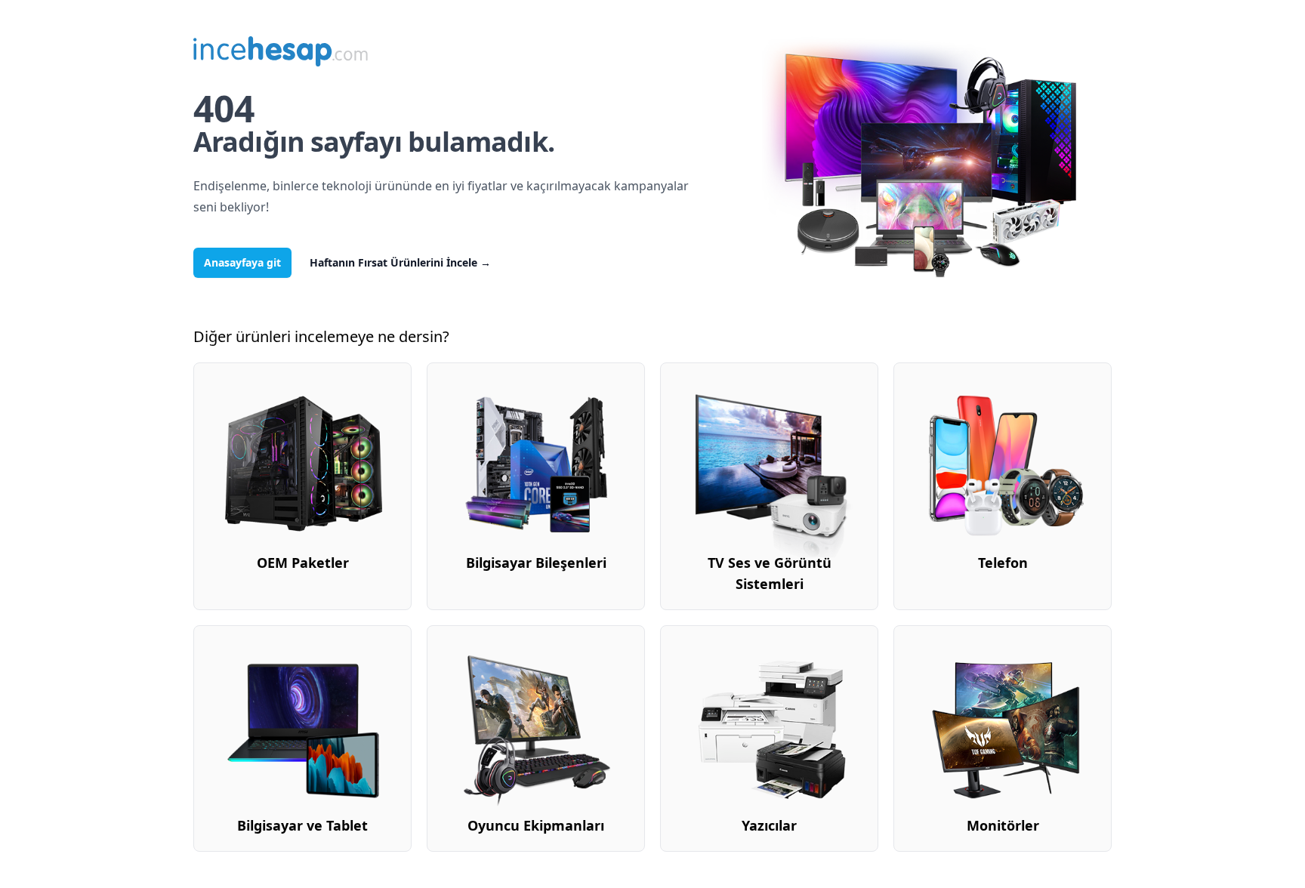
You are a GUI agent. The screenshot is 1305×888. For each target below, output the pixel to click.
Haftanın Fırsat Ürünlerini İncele (400, 262)
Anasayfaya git (242, 262)
